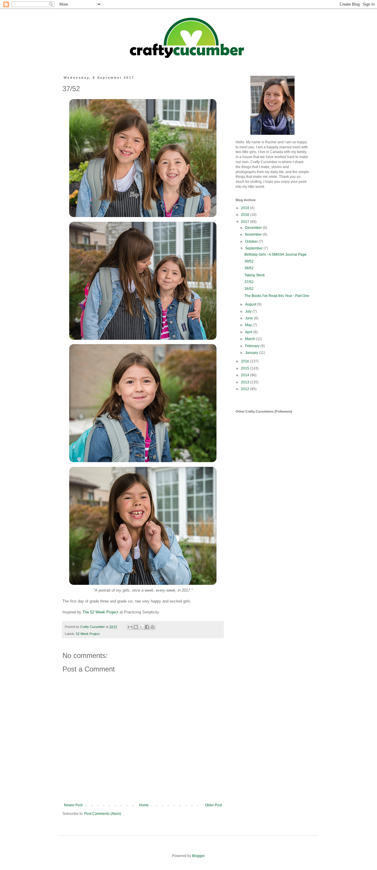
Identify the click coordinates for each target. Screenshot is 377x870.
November (254, 234)
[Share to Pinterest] (153, 627)
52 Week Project (88, 634)
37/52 (249, 282)
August (251, 304)
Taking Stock (254, 275)
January (252, 353)
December (254, 228)
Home (144, 805)
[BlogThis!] (136, 627)
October (252, 241)
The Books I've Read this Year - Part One (276, 296)
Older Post (213, 805)
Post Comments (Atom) (102, 814)
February (252, 346)
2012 (245, 389)
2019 (245, 208)
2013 (245, 382)
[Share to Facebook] (147, 627)
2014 (245, 375)
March (250, 339)
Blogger (198, 856)
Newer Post (73, 805)
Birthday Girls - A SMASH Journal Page (275, 254)
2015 (245, 368)
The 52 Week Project (100, 612)
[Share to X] (141, 627)
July (248, 311)
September (254, 248)
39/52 (249, 261)
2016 (245, 361)
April (249, 332)
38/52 (249, 268)
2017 (245, 222)
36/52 (249, 289)
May (249, 325)
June (249, 318)
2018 (245, 215)
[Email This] (130, 627)
